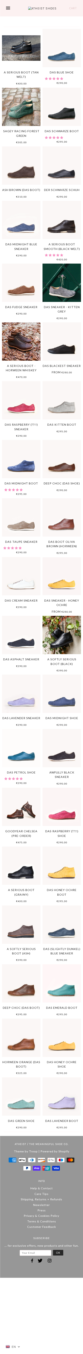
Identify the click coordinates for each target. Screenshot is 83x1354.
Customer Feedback (41, 1226)
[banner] (42, 8)
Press (41, 1210)
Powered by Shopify (54, 1151)
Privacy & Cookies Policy (41, 1215)
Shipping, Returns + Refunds (41, 1199)
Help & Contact (41, 1188)
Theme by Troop (26, 1151)
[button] (54, 78)
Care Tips (41, 1194)
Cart (73, 8)
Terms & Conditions (41, 1221)
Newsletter (41, 1205)
